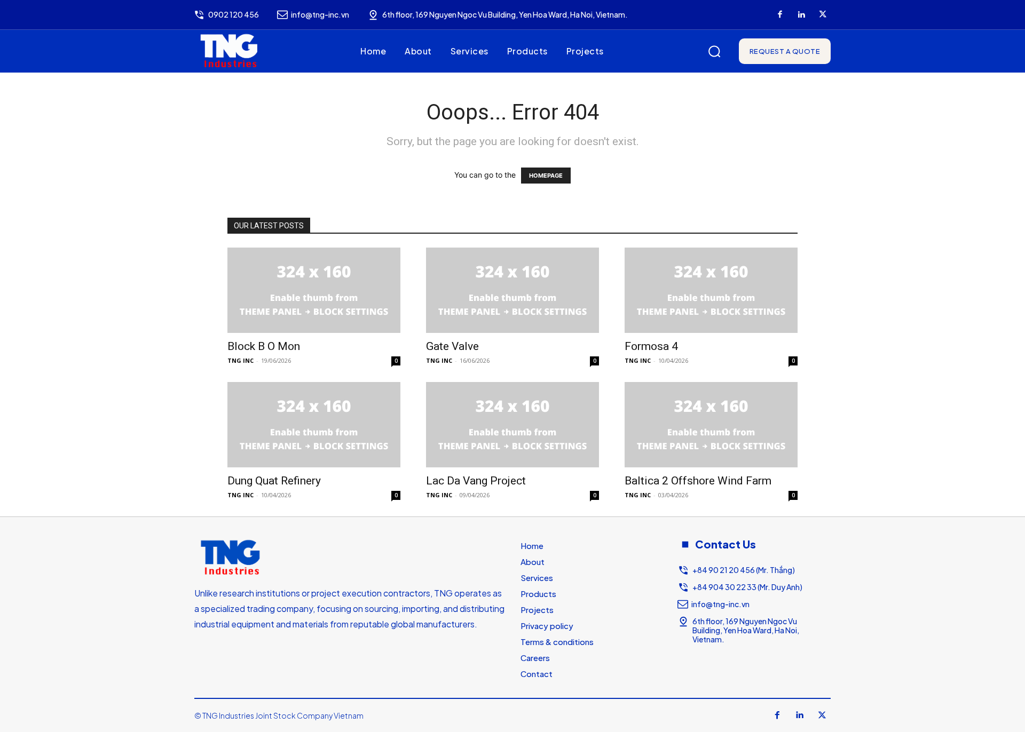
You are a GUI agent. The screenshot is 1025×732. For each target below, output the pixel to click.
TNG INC (240, 360)
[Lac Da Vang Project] (512, 424)
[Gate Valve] (512, 290)
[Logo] (229, 51)
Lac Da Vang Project (476, 480)
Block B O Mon (263, 346)
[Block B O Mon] (313, 290)
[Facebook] (780, 15)
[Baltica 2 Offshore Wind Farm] (711, 424)
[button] (714, 51)
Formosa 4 (651, 346)
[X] (823, 15)
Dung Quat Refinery (274, 480)
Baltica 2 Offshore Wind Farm (698, 480)
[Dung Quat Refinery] (313, 424)
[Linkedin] (801, 15)
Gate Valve (452, 346)
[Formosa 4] (711, 290)
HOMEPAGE (546, 175)
